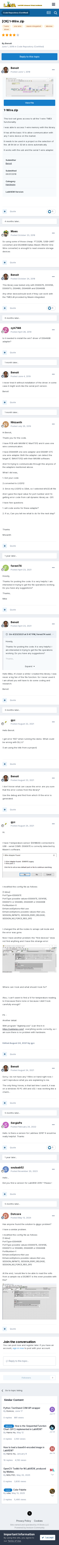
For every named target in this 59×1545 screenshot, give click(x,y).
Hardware (10, 184)
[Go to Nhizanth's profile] (6, 424)
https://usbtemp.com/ (13, 1029)
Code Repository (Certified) (30, 46)
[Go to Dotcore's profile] (6, 1216)
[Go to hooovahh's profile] (52, 1427)
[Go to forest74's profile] (6, 568)
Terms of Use (14, 1541)
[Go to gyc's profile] (6, 722)
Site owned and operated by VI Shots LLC (29, 1525)
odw (8, 1493)
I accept (48, 1537)
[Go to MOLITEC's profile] (52, 1470)
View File (29, 102)
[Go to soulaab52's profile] (6, 1169)
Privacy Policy (23, 1520)
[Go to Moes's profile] (6, 233)
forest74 (41, 634)
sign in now (18, 1348)
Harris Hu (11, 1432)
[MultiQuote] (5, 211)
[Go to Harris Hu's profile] (52, 1448)
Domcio (10, 1411)
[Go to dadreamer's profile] (52, 1491)
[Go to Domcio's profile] (52, 1409)
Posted (20, 71)
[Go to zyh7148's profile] (6, 330)
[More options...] (53, 70)
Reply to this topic (29, 56)
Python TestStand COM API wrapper (21, 1408)
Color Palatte (19, 1489)
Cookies (38, 1520)
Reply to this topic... (18, 1361)
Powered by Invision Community (30, 1527)
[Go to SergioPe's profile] (6, 1125)
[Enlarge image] (29, 865)
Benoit (8, 43)
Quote (13, 211)
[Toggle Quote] (7, 634)
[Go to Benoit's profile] (6, 70)
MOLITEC (10, 1475)
